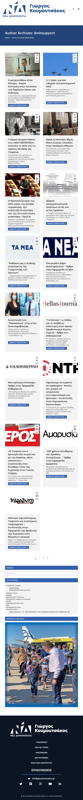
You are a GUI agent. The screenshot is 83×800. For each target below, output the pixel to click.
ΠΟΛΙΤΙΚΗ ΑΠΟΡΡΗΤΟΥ (41, 763)
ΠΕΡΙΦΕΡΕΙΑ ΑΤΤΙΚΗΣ (13, 607)
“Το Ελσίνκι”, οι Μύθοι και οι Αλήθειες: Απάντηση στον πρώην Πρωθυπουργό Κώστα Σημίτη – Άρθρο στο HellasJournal (59, 327)
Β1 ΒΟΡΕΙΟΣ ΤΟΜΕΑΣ (13, 585)
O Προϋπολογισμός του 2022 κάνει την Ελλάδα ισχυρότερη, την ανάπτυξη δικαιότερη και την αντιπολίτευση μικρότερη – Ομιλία (21, 208)
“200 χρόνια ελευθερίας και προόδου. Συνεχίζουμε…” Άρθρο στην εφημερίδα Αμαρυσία (59, 457)
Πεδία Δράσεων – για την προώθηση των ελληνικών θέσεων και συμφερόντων (39, 612)
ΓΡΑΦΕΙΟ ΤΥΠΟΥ (11, 593)
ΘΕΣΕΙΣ (8, 601)
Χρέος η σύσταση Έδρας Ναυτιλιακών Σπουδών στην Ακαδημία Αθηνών (59, 142)
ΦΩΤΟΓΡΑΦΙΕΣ (41, 758)
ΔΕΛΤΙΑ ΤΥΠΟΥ (41, 747)
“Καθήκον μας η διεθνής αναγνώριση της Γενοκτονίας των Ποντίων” (21, 268)
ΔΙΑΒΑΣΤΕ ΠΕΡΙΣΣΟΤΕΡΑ (17, 105)
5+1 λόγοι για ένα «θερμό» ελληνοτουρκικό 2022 (60, 83)
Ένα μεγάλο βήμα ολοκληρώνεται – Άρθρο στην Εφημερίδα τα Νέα (59, 266)
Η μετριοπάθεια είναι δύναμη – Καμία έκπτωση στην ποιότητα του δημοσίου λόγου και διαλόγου (22, 86)
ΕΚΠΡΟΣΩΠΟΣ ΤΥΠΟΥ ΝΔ (15, 597)
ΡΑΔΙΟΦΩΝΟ (41, 752)
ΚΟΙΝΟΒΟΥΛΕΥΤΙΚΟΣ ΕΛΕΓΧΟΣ (19, 590)
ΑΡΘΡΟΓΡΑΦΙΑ (14, 588)
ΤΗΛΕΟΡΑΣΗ (41, 742)
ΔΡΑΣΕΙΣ (9, 595)
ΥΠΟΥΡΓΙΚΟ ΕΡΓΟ (12, 609)
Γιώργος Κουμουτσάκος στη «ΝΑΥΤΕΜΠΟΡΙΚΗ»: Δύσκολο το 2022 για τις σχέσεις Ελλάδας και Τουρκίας (22, 145)
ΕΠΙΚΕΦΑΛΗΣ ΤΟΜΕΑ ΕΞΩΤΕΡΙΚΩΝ (18, 599)
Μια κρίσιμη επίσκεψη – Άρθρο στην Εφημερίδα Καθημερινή (22, 385)
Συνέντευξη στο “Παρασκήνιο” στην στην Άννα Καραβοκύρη (22, 323)
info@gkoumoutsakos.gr (43, 778)
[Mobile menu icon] (78, 9)
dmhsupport (44, 33)
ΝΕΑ (7, 605)
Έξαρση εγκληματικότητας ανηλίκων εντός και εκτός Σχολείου (57, 205)
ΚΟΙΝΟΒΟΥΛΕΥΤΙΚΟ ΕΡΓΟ (14, 603)
